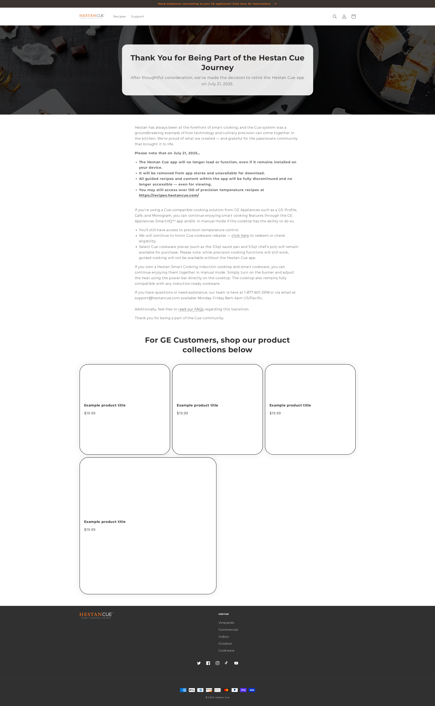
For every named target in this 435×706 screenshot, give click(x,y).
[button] (335, 16)
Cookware (226, 650)
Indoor (224, 636)
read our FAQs (191, 309)
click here (240, 236)
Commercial (228, 629)
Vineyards (226, 622)
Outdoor (225, 643)
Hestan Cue (222, 697)
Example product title (105, 405)
